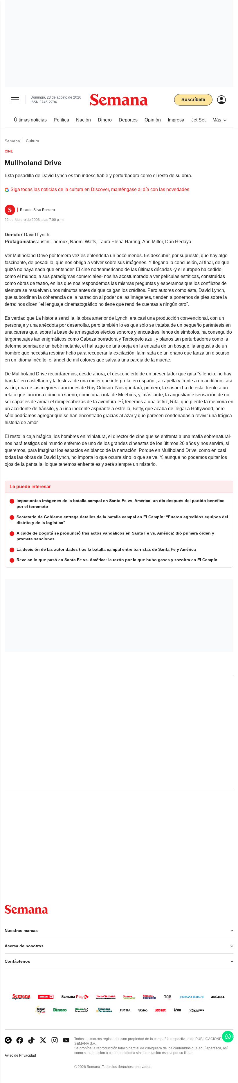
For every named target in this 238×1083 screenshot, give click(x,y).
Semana (12, 141)
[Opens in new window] (19, 1040)
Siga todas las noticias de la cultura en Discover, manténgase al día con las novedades (99, 189)
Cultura (32, 141)
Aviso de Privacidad (26, 1055)
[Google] (8, 1040)
